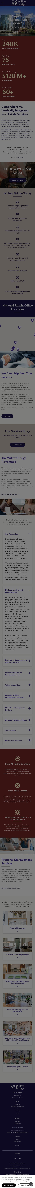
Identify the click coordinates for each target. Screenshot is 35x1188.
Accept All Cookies (9, 1185)
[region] (17, 1181)
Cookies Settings (25, 1185)
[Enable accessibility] (31, 1184)
